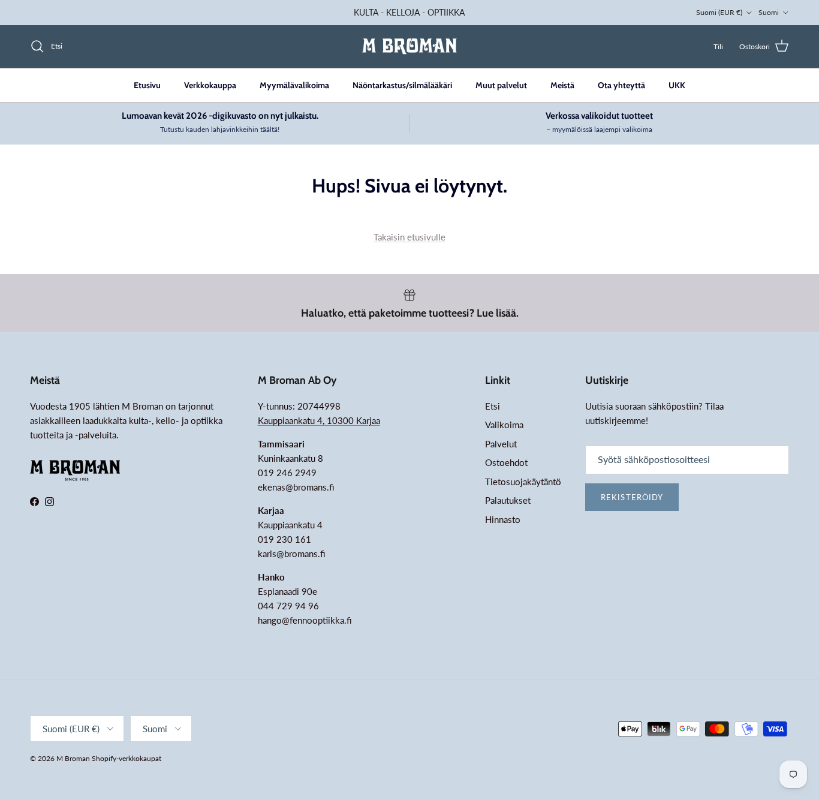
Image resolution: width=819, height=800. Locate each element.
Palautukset (508, 500)
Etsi (492, 406)
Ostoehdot (506, 462)
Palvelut (501, 443)
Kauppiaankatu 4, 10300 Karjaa (319, 420)
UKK (677, 85)
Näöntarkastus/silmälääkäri (402, 85)
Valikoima (504, 424)
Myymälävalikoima (294, 85)
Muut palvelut (501, 85)
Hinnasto (502, 519)
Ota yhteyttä (621, 85)
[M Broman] (409, 46)
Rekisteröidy (632, 497)
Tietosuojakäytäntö (523, 481)
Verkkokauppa (210, 85)
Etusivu (147, 85)
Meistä (562, 85)
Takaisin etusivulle (409, 236)
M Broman (73, 758)
